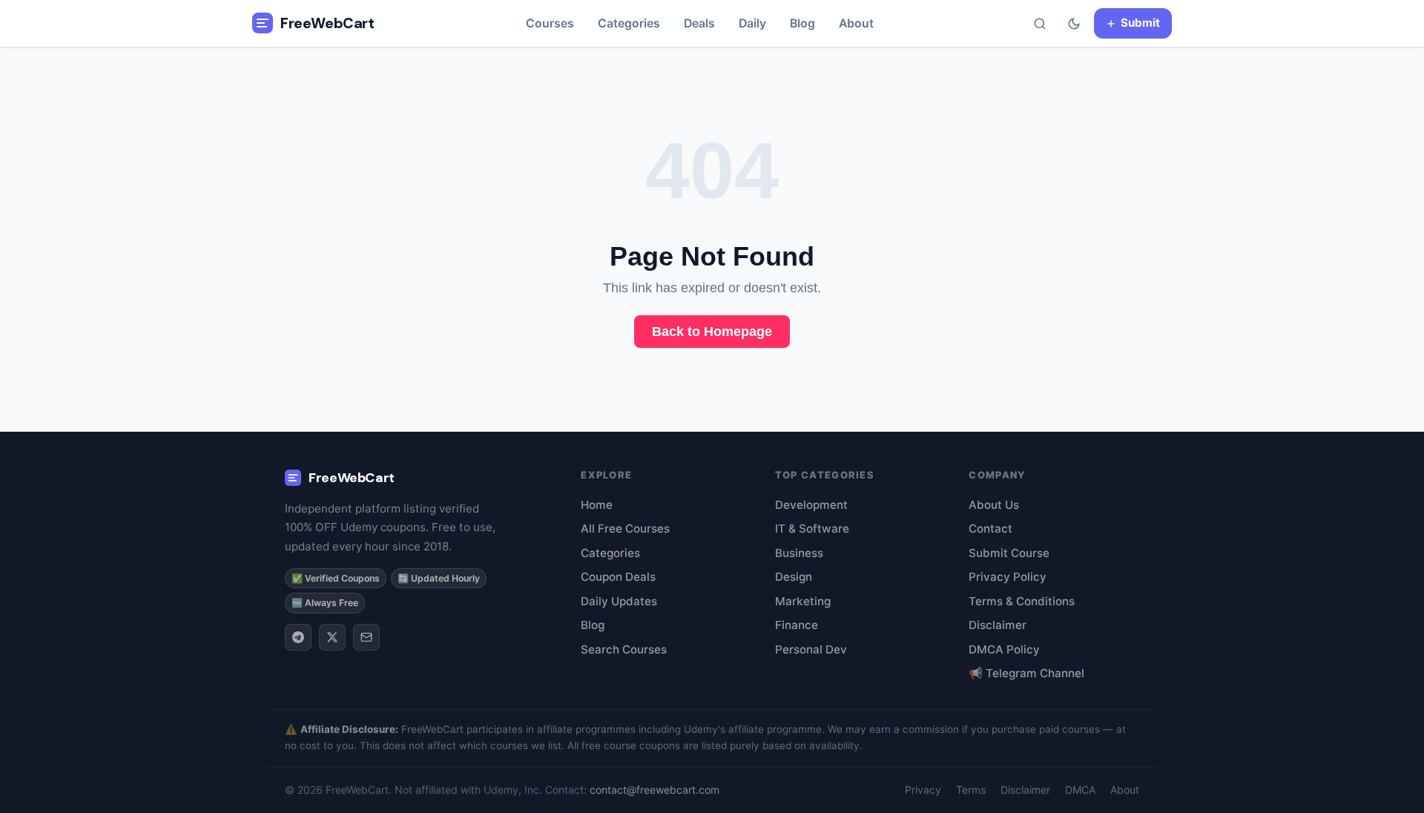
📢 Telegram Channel (1026, 673)
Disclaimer (997, 625)
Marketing (803, 601)
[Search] (1040, 24)
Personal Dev (811, 649)
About (856, 23)
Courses (550, 23)
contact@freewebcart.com (654, 789)
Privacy (923, 789)
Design (793, 577)
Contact (990, 528)
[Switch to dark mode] (1074, 24)
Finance (796, 625)
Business (799, 553)
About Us (994, 505)
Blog (802, 23)
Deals (699, 23)
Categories (629, 23)
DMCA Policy (1004, 649)
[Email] (366, 637)
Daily (752, 23)
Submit (1140, 23)
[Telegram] (298, 637)
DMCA (1080, 789)
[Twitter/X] (332, 637)
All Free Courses (625, 528)
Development (811, 505)
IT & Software (812, 528)
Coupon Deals (618, 577)
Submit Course (1009, 553)
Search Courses (624, 649)
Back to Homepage (712, 331)
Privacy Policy (1007, 577)
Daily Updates (619, 601)
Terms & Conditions (1022, 601)
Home (597, 505)
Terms (971, 789)
